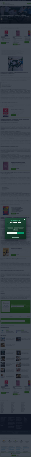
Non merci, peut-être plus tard (15, 237)
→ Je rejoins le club (20, 232)
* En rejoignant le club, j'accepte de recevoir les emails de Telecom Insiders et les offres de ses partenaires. (16, 235)
